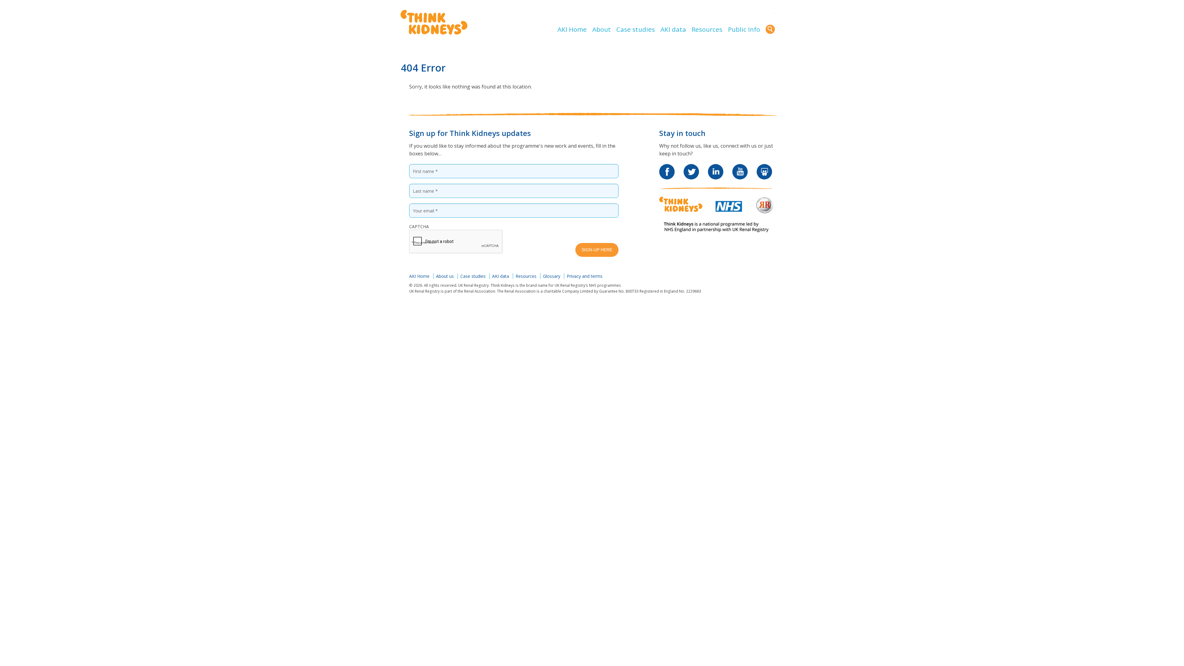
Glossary (551, 276)
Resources (707, 29)
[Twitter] (691, 167)
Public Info (744, 29)
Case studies (635, 29)
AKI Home (572, 29)
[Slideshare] (764, 167)
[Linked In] (715, 167)
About (601, 29)
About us (445, 276)
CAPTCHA (419, 226)
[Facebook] (667, 167)
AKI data (673, 29)
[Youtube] (740, 167)
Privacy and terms (584, 276)
